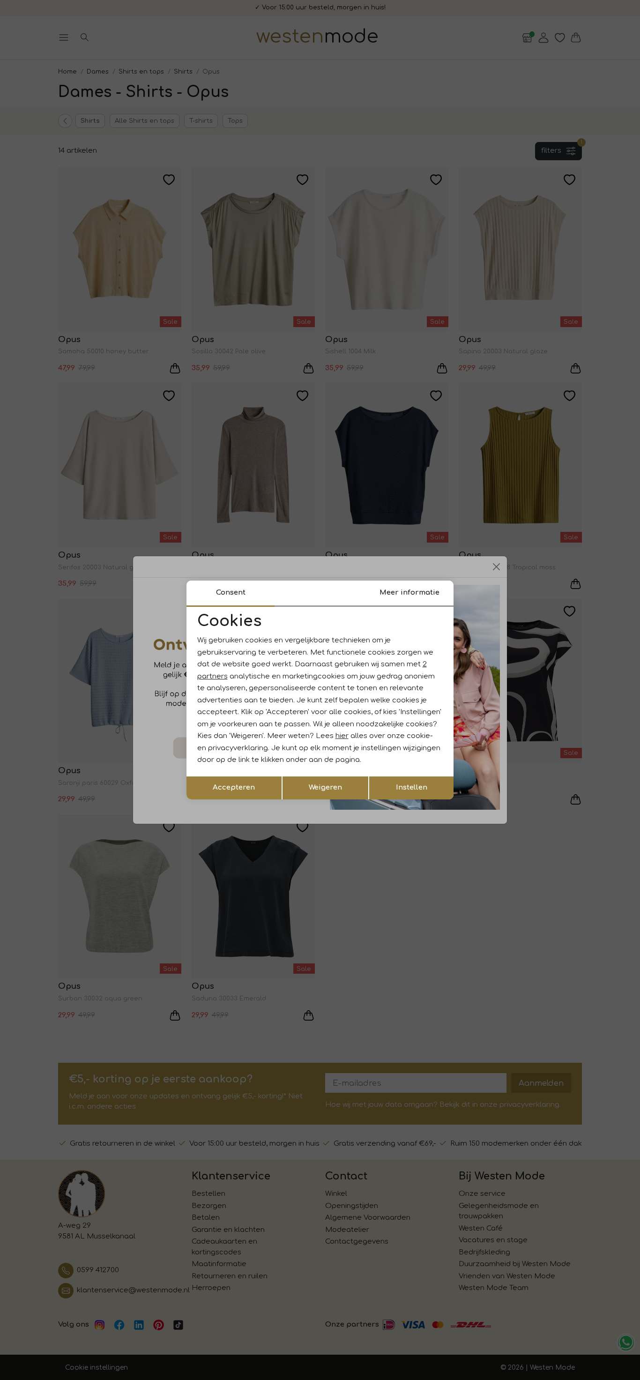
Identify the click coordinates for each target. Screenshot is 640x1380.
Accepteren (234, 787)
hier (342, 736)
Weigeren (325, 787)
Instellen (411, 787)
